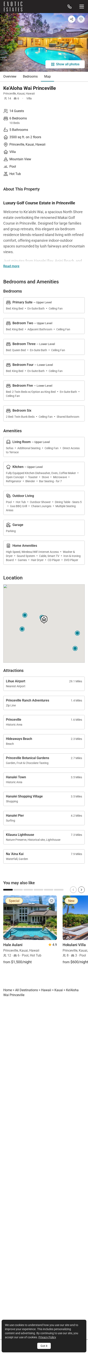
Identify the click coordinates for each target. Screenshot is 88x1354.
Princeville (9, 93)
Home (7, 990)
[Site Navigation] (81, 6)
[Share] (71, 19)
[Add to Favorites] (81, 19)
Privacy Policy (47, 1337)
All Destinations (26, 990)
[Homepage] (13, 6)
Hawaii (30, 93)
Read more (11, 266)
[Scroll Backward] (73, 889)
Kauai (21, 93)
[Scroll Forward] (81, 889)
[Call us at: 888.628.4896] (69, 6)
